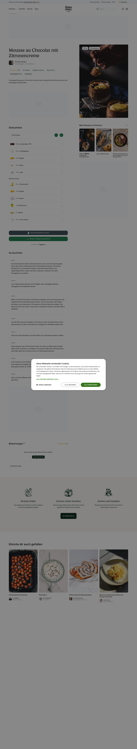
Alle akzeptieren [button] (90, 385)
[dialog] (68, 374)
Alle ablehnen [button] (70, 385)
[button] (68, 379)
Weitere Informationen (48, 376)
